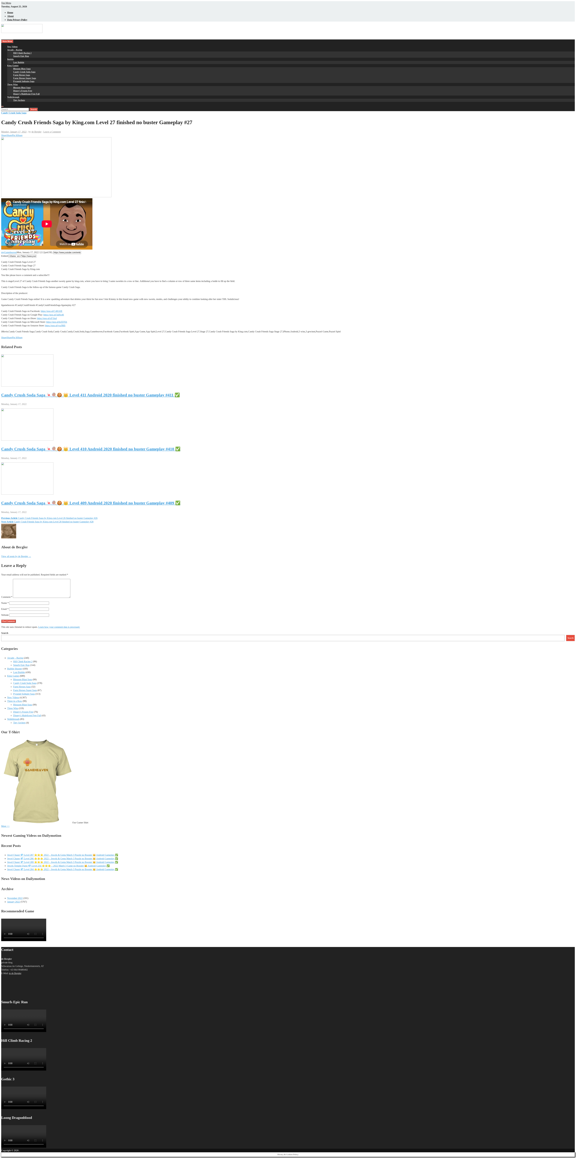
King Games (12, 65)
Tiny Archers (19, 100)
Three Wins (12, 84)
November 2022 (15, 898)
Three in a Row (14, 701)
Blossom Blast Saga (22, 69)
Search (4, 633)
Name (5, 603)
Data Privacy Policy (17, 19)
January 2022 (13, 901)
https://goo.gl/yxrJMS (55, 325)
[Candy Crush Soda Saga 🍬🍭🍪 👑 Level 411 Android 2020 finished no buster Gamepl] (27, 386)
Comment (6, 597)
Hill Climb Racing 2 (22, 53)
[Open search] (2, 106)
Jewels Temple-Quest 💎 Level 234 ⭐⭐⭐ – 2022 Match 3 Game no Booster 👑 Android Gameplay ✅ (58, 865)
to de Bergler (15, 973)
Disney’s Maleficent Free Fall (26, 94)
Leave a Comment (52, 131)
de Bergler (36, 131)
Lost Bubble (18, 62)
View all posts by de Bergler (16, 556)
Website (5, 615)
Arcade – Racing (14, 50)
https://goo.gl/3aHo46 (53, 314)
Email (5, 609)
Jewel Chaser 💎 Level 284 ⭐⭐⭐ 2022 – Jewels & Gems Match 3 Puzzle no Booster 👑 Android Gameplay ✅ (62, 869)
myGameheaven (9, 252)
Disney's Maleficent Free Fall (27, 715)
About (10, 16)
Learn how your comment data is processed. (59, 627)
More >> (5, 826)
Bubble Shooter (14, 668)
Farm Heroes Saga (21, 75)
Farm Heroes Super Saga (24, 78)
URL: (50, 252)
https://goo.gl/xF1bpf (47, 318)
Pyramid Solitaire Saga (23, 81)
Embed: (5, 256)
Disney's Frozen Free (23, 712)
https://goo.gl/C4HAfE (51, 311)
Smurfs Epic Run (21, 56)
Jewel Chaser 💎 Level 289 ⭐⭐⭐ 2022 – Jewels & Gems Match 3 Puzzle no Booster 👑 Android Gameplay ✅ (62, 862)
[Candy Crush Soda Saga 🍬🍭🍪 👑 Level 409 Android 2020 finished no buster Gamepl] (27, 494)
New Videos (12, 47)
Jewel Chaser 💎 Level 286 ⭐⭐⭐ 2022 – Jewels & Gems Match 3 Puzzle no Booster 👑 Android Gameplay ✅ (62, 858)
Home (10, 12)
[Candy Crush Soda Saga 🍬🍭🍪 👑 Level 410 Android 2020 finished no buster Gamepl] (27, 440)
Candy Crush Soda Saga (24, 72)
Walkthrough (13, 97)
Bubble (10, 59)
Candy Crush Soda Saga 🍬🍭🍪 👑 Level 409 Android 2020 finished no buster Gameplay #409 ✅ (90, 503)
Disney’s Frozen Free (22, 91)
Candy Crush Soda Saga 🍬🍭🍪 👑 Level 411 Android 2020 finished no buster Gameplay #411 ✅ (90, 395)
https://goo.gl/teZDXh (56, 322)
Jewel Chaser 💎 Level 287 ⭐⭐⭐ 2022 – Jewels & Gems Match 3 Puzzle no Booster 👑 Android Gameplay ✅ (62, 855)
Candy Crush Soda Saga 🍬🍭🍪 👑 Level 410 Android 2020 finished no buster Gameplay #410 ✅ (90, 449)
